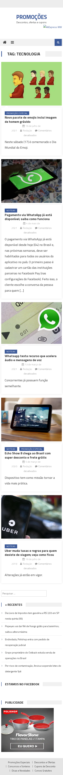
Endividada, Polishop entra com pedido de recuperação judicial (27, 642)
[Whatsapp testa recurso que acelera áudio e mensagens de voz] (31, 323)
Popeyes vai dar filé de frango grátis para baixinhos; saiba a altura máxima (32, 629)
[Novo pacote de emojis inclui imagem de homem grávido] (31, 84)
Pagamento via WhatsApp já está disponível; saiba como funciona (28, 216)
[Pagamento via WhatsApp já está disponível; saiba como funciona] (31, 181)
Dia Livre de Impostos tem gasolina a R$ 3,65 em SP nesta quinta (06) (32, 615)
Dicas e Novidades (21, 770)
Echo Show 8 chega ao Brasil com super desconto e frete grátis (28, 455)
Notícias (10, 210)
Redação (27, 130)
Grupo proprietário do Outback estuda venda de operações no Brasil (30, 655)
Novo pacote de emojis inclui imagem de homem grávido (31, 119)
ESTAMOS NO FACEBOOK (22, 684)
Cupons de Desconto (44, 766)
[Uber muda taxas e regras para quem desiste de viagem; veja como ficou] (31, 517)
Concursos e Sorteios (19, 766)
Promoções (31, 17)
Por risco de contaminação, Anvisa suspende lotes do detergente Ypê (33, 668)
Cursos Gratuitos (43, 770)
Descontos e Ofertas (44, 762)
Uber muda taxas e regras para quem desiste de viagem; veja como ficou (31, 552)
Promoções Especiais (19, 762)
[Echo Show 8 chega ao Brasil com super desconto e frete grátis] (31, 419)
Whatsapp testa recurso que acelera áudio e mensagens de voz (31, 358)
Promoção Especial (16, 113)
